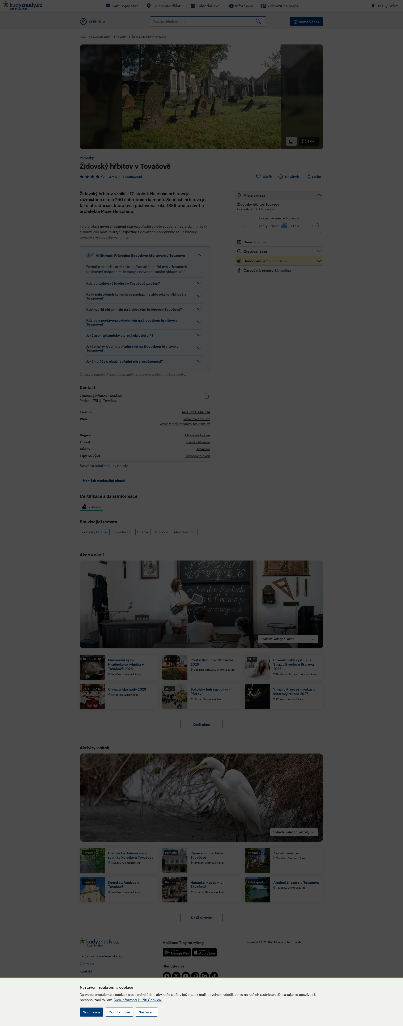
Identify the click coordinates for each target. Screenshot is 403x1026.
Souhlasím (91, 1012)
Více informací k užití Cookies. (138, 1000)
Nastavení (146, 1012)
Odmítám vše (119, 1012)
